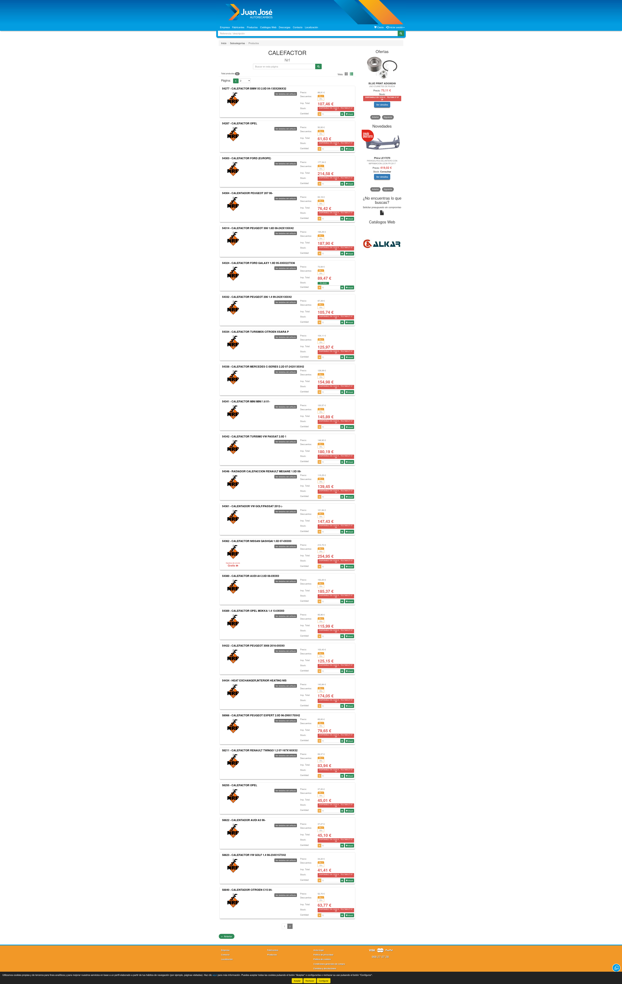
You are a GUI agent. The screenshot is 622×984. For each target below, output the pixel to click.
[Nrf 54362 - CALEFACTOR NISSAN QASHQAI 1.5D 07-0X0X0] (233, 552)
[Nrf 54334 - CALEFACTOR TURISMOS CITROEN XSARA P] (233, 342)
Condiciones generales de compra (329, 963)
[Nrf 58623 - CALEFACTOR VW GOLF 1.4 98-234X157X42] (233, 866)
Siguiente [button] (388, 117)
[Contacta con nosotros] (616, 968)
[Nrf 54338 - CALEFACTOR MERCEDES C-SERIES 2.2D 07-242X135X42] (233, 377)
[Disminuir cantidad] (319, 114)
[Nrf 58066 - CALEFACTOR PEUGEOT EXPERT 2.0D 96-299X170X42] (233, 726)
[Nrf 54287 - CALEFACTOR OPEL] (233, 134)
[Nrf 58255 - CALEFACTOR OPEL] (233, 796)
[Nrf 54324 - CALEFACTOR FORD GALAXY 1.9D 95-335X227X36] (233, 274)
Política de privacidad (323, 954)
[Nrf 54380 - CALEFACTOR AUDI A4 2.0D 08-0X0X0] (233, 587)
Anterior (226, 936)
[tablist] (382, 87)
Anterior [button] (375, 117)
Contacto (297, 27)
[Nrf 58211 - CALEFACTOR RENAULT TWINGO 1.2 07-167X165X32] (233, 761)
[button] (346, 74)
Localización (311, 27)
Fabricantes (238, 27)
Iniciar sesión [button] (395, 27)
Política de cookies (322, 959)
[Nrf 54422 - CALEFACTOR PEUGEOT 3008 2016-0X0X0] (233, 656)
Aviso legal (318, 950)
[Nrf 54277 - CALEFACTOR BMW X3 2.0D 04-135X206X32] (233, 99)
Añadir (350, 114)
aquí (215, 975)
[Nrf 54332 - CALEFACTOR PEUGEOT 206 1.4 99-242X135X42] (233, 308)
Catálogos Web (268, 27)
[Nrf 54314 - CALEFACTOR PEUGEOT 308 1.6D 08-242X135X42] (233, 239)
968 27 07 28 (380, 956)
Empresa (225, 27)
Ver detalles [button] (397, 104)
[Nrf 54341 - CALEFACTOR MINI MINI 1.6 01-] (233, 412)
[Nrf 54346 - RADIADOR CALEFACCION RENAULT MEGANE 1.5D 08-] (233, 482)
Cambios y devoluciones (324, 968)
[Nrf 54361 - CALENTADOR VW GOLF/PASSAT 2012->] (233, 517)
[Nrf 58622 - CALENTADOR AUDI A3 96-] (233, 831)
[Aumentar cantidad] (342, 114)
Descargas (284, 27)
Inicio (223, 43)
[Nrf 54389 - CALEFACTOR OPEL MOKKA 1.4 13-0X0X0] (233, 622)
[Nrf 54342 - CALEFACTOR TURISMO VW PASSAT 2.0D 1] (233, 447)
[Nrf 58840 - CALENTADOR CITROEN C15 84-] (233, 901)
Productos (252, 27)
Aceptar (297, 980)
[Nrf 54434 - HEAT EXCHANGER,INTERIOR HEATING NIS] (233, 691)
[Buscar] (401, 33)
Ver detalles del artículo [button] (285, 93)
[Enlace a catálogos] (382, 244)
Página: (226, 80)
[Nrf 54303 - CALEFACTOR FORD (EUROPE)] (233, 169)
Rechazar (309, 980)
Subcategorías (237, 43)
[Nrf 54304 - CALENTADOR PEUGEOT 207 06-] (233, 204)
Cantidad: (304, 113)
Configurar (323, 980)
